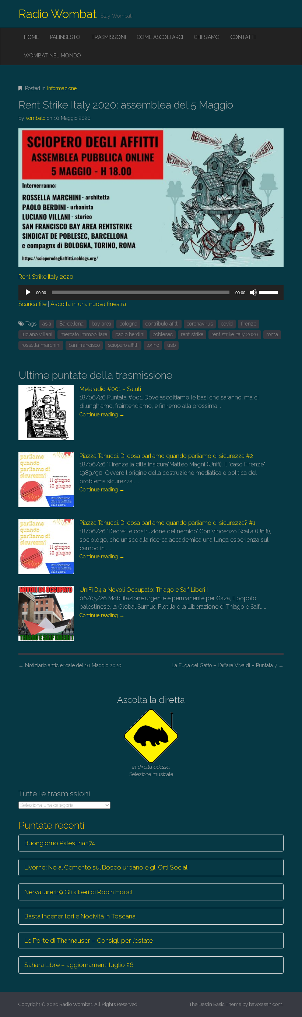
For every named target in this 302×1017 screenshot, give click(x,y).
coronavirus (200, 324)
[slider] (269, 291)
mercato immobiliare (83, 334)
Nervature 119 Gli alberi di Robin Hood (78, 892)
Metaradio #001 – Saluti (110, 388)
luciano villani (36, 334)
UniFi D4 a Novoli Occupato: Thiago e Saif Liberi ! (144, 589)
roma (272, 334)
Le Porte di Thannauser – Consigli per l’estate (88, 940)
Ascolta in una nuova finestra (88, 304)
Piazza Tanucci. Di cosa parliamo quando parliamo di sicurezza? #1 (167, 522)
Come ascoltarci (160, 37)
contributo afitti (162, 324)
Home (31, 37)
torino (153, 345)
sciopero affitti (123, 345)
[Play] (28, 292)
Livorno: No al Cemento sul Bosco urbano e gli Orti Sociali (106, 867)
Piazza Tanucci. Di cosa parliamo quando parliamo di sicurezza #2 (166, 455)
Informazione (62, 88)
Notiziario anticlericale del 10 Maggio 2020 (70, 665)
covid (227, 324)
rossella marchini (40, 345)
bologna (128, 324)
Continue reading (102, 414)
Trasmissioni (108, 37)
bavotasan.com (265, 1004)
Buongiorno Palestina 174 (59, 843)
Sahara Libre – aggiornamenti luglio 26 (79, 964)
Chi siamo (207, 37)
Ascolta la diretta (151, 699)
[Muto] (253, 292)
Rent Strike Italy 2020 (45, 276)
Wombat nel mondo (52, 55)
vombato (35, 118)
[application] (151, 292)
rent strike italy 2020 (234, 334)
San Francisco (84, 345)
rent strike (192, 334)
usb (171, 345)
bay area (101, 324)
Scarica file (32, 304)
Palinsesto (65, 37)
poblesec (162, 334)
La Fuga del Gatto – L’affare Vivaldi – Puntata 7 (228, 665)
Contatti (243, 37)
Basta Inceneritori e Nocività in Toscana (80, 916)
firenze (248, 324)
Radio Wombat (57, 14)
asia (46, 324)
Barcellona (71, 324)
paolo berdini (129, 334)
